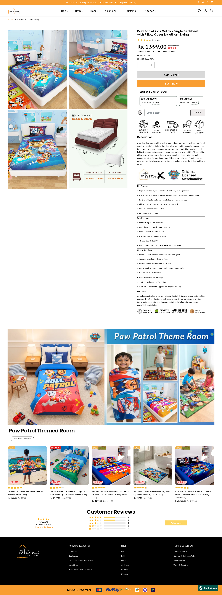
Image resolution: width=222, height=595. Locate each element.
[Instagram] (203, 2)
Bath (78, 10)
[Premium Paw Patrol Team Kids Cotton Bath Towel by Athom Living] (27, 465)
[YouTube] (212, 2)
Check (198, 112)
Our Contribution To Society (81, 560)
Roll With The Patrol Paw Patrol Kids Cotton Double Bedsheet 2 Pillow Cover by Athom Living (110, 495)
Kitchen (150, 10)
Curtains (131, 10)
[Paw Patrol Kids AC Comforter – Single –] (69, 465)
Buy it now (171, 83)
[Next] (218, 470)
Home (10, 20)
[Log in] (205, 10)
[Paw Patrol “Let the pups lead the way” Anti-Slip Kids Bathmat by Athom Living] (153, 465)
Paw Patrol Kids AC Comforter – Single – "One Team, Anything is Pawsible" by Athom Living (69, 493)
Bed (64, 10)
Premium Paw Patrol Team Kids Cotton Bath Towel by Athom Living (26, 493)
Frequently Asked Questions (80, 569)
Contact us (73, 556)
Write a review (176, 523)
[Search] (199, 10)
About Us (73, 551)
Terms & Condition (181, 565)
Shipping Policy (180, 551)
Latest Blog (73, 565)
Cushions (111, 10)
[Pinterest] (207, 2)
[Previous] (3, 470)
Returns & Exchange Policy (185, 556)
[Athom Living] (14, 10)
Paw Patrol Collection (22, 439)
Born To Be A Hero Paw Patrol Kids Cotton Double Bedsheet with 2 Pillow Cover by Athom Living (193, 495)
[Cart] (211, 10)
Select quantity (145, 59)
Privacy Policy (179, 560)
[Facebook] (199, 2)
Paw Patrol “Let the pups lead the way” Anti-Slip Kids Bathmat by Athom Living (152, 493)
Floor (93, 10)
